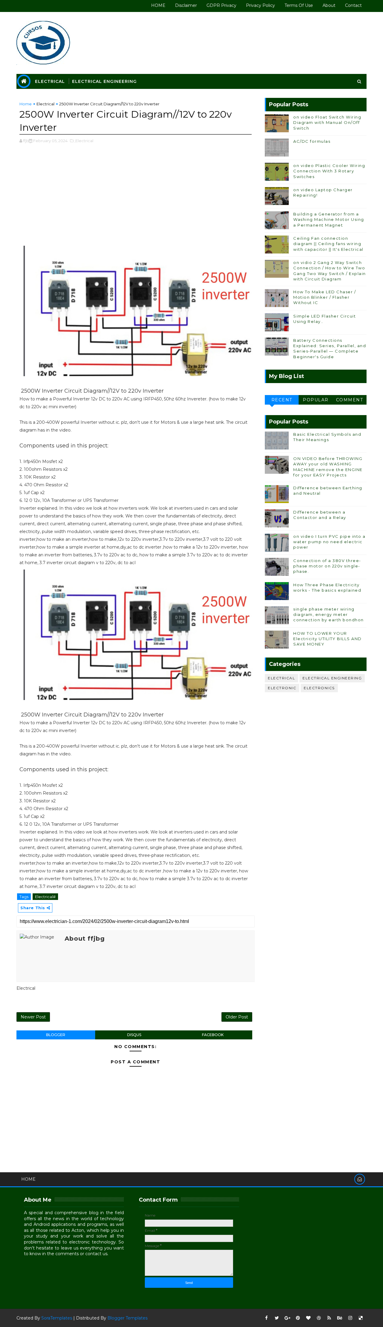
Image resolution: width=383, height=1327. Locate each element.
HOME (158, 5)
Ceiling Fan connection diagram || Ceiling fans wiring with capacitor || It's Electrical (328, 243)
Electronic (282, 688)
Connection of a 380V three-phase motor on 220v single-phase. (327, 566)
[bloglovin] (308, 1318)
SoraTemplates (56, 1318)
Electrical (50, 81)
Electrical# (45, 896)
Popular (316, 400)
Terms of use (299, 5)
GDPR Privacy (221, 5)
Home (25, 103)
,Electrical (84, 140)
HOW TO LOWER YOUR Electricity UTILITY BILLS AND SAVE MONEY (327, 638)
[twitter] (276, 1318)
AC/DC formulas (311, 141)
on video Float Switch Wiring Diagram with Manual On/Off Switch (327, 122)
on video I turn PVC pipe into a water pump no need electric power (329, 541)
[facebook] (266, 1318)
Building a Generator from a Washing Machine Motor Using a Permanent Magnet (328, 219)
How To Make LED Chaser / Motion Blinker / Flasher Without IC (324, 297)
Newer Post (33, 1017)
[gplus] (287, 1318)
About (329, 5)
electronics (319, 688)
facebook (213, 1035)
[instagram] (350, 1318)
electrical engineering (332, 678)
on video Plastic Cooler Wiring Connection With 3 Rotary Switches (329, 171)
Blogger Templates (127, 1318)
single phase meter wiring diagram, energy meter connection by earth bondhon (328, 614)
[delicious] (360, 1318)
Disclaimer (186, 5)
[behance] (339, 1318)
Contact (353, 5)
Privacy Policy (260, 5)
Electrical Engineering (104, 81)
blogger (55, 1035)
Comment (349, 400)
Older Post (237, 1017)
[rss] (329, 1318)
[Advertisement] (135, 198)
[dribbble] (318, 1318)
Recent (281, 400)
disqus (134, 1035)
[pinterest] (297, 1318)
